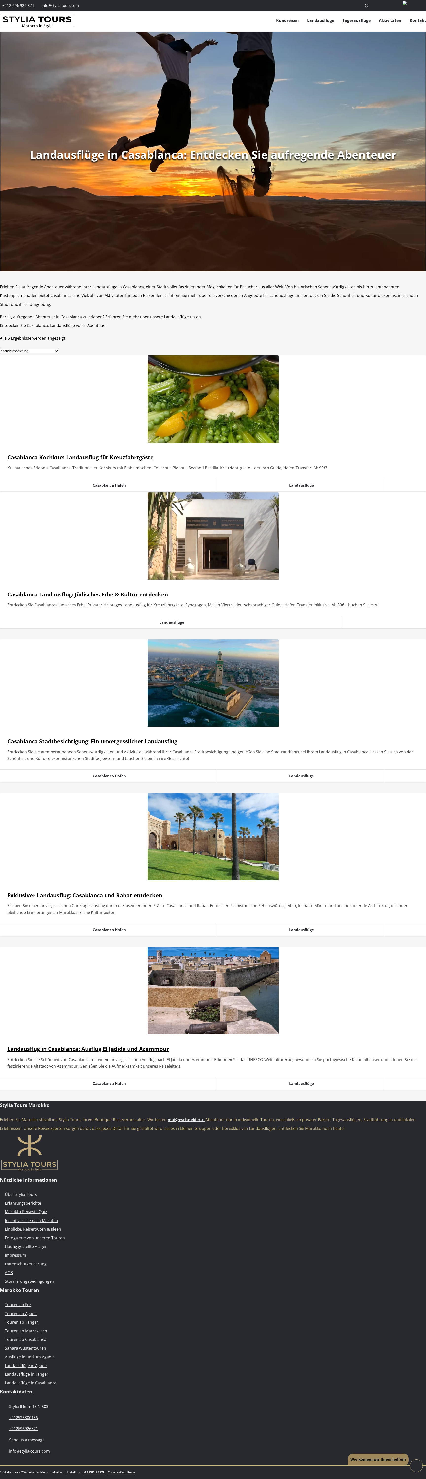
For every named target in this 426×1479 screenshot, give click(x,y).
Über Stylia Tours (21, 1194)
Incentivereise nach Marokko (31, 1220)
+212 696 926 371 (18, 5)
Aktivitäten (390, 20)
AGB (9, 1272)
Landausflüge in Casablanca (30, 1383)
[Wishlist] (395, 5)
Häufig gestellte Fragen (26, 1246)
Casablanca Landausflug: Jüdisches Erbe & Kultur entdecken (87, 594)
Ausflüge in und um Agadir (29, 1357)
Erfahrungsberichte (23, 1203)
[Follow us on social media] (366, 5)
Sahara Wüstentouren (25, 1348)
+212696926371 (23, 1428)
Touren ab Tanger (21, 1322)
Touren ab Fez (18, 1304)
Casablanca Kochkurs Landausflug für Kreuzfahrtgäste (80, 457)
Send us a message (27, 1440)
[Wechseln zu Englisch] (414, 5)
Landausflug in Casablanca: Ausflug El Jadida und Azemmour (88, 1049)
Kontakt (418, 20)
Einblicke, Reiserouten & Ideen (33, 1229)
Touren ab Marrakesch (26, 1331)
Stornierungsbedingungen (29, 1281)
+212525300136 (23, 1417)
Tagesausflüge (356, 20)
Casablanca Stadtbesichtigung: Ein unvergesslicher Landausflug (92, 741)
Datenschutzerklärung (26, 1264)
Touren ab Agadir (21, 1313)
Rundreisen (287, 20)
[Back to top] (416, 1465)
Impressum (15, 1255)
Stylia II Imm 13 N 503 (28, 1406)
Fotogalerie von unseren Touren (35, 1238)
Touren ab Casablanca (25, 1339)
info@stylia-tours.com (60, 5)
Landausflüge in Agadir (26, 1365)
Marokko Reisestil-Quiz (26, 1211)
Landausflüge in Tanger (26, 1374)
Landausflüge (320, 20)
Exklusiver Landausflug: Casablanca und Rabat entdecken (84, 895)
